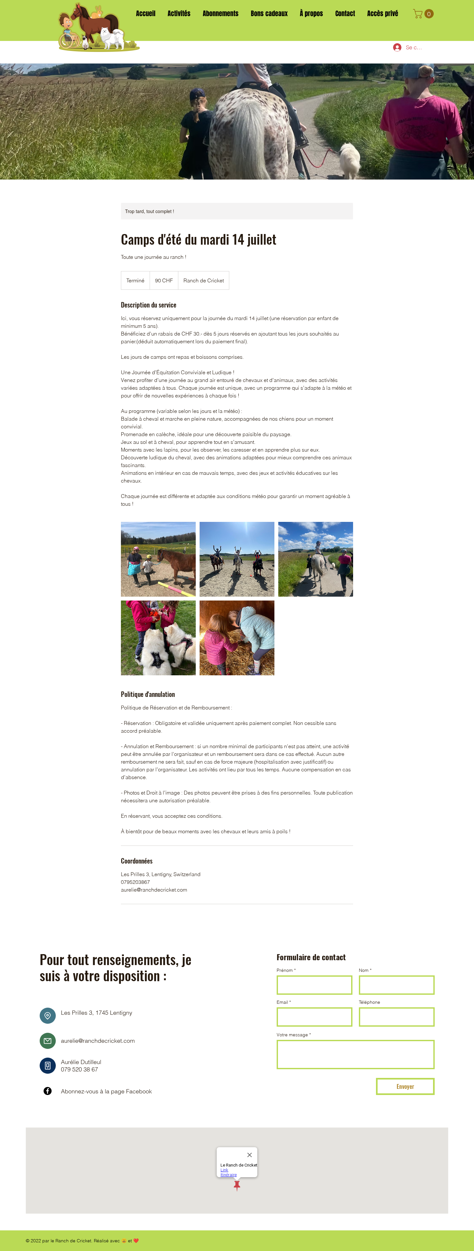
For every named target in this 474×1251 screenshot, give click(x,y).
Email (282, 1002)
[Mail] (48, 1041)
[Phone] (48, 1066)
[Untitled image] (158, 559)
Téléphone (369, 1002)
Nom (364, 970)
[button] (424, 13)
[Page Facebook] (48, 1091)
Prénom (285, 970)
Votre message (292, 1034)
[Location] (48, 1016)
